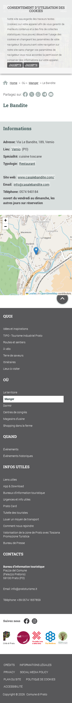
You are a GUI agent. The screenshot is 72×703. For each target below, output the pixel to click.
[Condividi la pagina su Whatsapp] (38, 94)
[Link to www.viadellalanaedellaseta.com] (37, 643)
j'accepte (15, 65)
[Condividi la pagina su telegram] (44, 94)
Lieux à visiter (11, 369)
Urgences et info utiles (16, 499)
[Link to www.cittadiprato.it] (9, 643)
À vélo (7, 349)
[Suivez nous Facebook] (26, 621)
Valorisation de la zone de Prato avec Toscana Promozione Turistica (31, 534)
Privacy (9, 672)
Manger (33, 83)
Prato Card (10, 506)
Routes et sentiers (14, 342)
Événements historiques (18, 456)
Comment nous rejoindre (18, 526)
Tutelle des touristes (15, 513)
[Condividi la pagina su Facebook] (25, 94)
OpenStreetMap (49, 293)
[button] (36, 251)
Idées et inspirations (15, 329)
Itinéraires (9, 362)
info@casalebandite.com (31, 184)
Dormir (7, 405)
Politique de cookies (40, 679)
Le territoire (10, 392)
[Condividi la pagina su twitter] (31, 94)
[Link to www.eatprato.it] (23, 643)
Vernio (16, 149)
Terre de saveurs (13, 355)
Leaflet (32, 293)
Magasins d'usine (14, 419)
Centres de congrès (15, 412)
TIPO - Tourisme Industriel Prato (22, 335)
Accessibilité (13, 686)
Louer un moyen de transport (21, 519)
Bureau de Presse (14, 543)
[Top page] (62, 298)
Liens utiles (10, 479)
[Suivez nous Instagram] (34, 621)
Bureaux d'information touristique (24, 493)
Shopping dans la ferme (17, 425)
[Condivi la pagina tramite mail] (50, 94)
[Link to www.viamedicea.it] (50, 643)
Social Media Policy (34, 672)
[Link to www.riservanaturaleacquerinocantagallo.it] (63, 643)
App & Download (13, 486)
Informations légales (35, 665)
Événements (10, 449)
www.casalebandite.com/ (36, 177)
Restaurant (27, 163)
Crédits (9, 665)
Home (13, 83)
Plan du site (12, 679)
